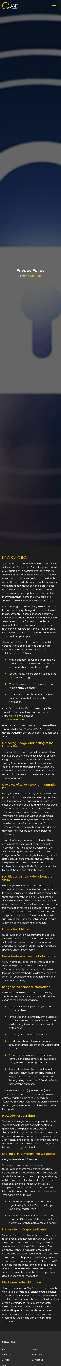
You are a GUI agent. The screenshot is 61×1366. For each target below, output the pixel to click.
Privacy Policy (35, 276)
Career (35, 1349)
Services (6, 1359)
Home (22, 276)
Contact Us (37, 1359)
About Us (6, 1354)
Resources (37, 1354)
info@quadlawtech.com (15, 719)
